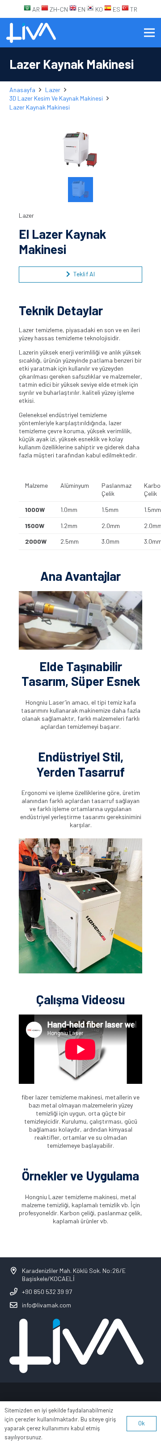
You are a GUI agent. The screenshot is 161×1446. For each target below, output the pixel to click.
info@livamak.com (46, 1305)
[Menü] (149, 32)
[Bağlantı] (31, 33)
